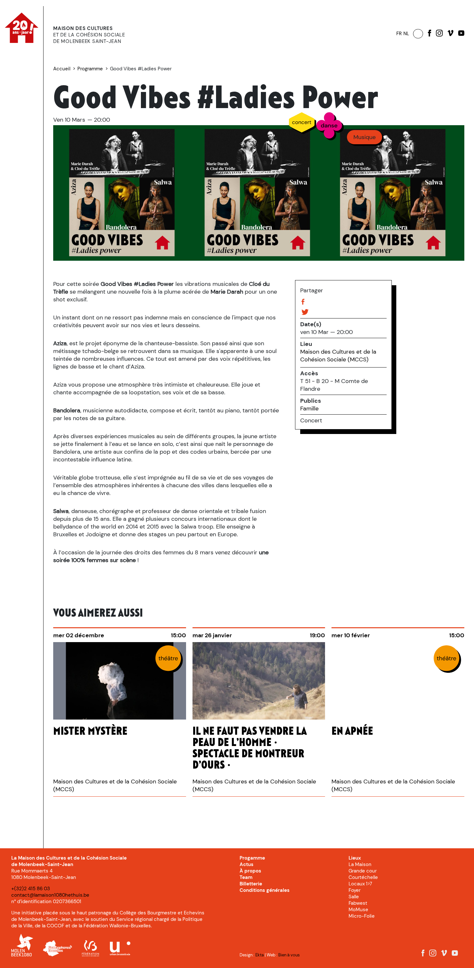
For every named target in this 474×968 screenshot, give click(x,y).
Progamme (252, 858)
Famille (309, 408)
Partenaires (25, 136)
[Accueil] (26, 41)
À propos (22, 96)
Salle (354, 896)
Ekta (259, 955)
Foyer (354, 890)
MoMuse (358, 909)
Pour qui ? (35, 70)
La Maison (360, 864)
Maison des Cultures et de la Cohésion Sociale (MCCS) (338, 355)
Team (246, 877)
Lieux (16, 112)
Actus (23, 83)
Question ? (24, 104)
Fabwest (358, 903)
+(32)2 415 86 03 (30, 888)
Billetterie (22, 120)
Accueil (61, 69)
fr (399, 33)
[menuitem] (39, 57)
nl (406, 33)
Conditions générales (265, 890)
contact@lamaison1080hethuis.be (50, 895)
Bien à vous (289, 955)
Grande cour (363, 871)
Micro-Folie (362, 916)
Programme (39, 58)
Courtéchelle (363, 877)
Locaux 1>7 (360, 884)
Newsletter (24, 128)
